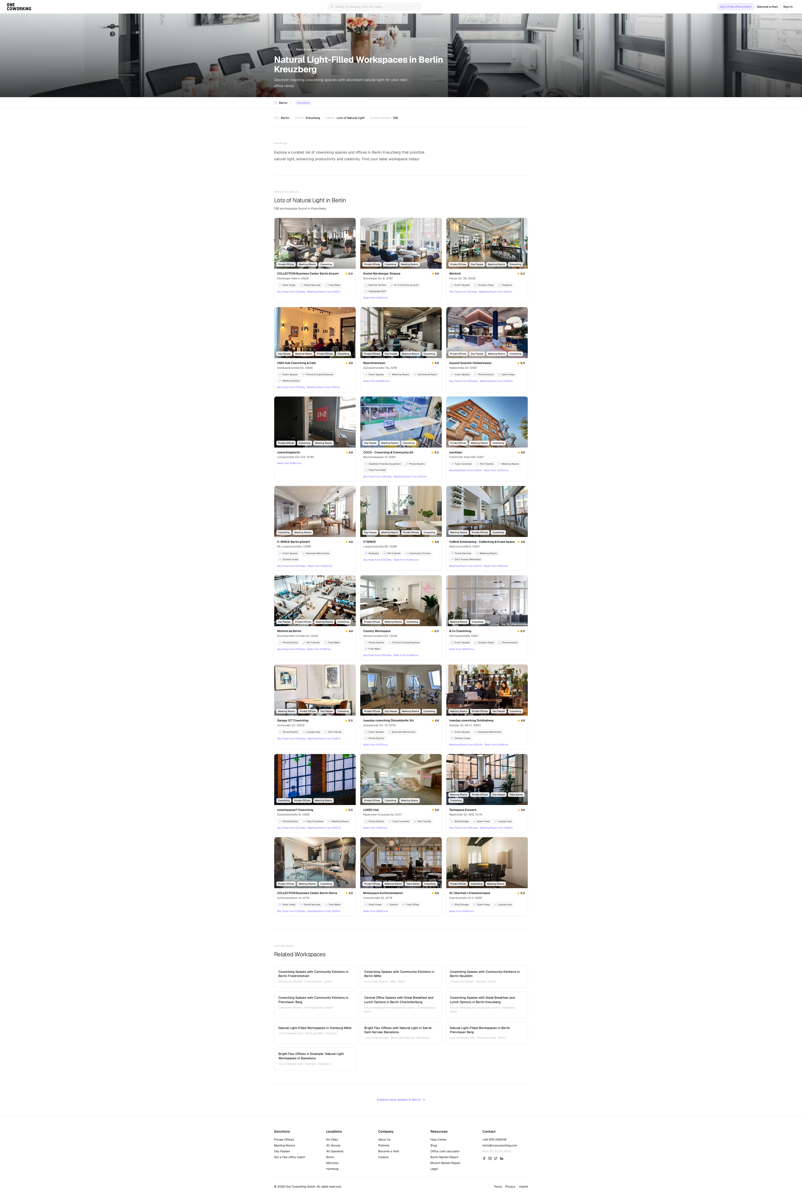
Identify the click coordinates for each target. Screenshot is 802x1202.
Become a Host (767, 7)
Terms (498, 1186)
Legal (434, 1169)
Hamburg (332, 1169)
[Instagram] (490, 1158)
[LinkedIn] (501, 1158)
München (332, 1163)
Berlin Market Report (444, 1157)
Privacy (510, 1186)
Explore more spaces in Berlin (401, 1100)
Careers (383, 1157)
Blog (433, 1145)
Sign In (788, 7)
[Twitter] (495, 1158)
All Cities (332, 1139)
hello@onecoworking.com (499, 1145)
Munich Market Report (445, 1163)
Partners (383, 1145)
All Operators (334, 1151)
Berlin (288, 49)
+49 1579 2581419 (494, 1139)
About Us (384, 1139)
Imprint (523, 1186)
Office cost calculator (445, 1151)
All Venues (333, 1145)
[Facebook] (484, 1158)
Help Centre (438, 1139)
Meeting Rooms (284, 1145)
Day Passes (282, 1151)
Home (277, 49)
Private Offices (284, 1139)
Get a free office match (735, 7)
